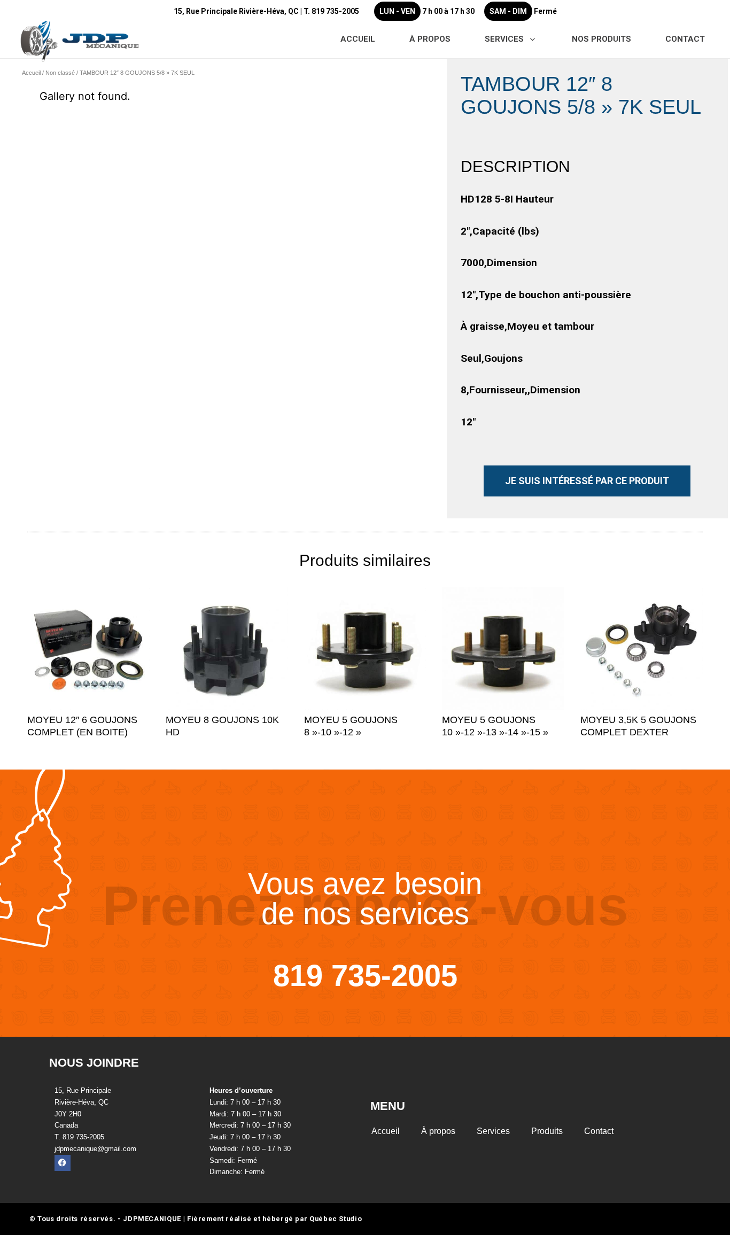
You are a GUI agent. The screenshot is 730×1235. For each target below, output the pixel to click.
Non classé (60, 72)
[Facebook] (63, 1163)
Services (493, 1131)
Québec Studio (335, 1219)
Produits (547, 1131)
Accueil (31, 72)
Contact (598, 1131)
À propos (438, 1131)
